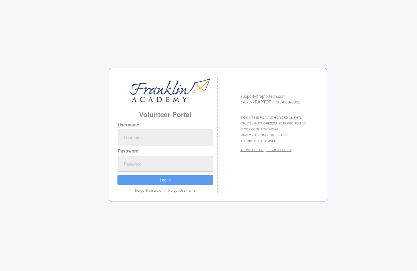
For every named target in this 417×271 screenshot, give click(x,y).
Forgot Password (148, 190)
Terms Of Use (252, 149)
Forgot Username (181, 190)
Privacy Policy (279, 149)
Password (128, 151)
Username (128, 125)
